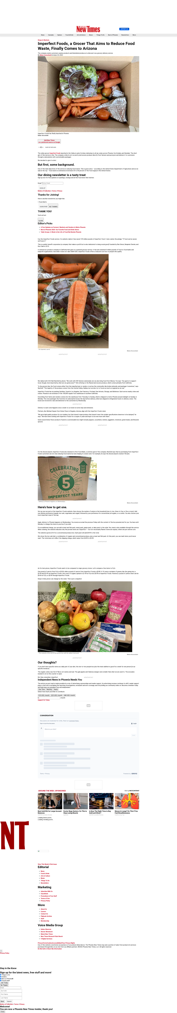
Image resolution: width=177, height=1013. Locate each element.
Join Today (4, 983)
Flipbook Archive (46, 916)
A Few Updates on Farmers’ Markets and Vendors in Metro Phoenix (63, 227)
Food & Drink (69, 35)
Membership (45, 921)
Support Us (124, 29)
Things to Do (6, 975)
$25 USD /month (56, 695)
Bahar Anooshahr (45, 55)
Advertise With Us (47, 891)
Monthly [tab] (49, 689)
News (42, 35)
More (134, 35)
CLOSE (41, 221)
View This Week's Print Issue (47, 864)
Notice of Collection (44, 191)
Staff (42, 918)
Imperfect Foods (55, 153)
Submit (9, 1001)
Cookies (49, 943)
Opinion (59, 35)
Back (2, 1001)
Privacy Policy (45, 901)
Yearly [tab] (56, 689)
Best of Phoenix (113, 35)
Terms (54, 191)
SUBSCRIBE (43, 207)
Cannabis (51, 35)
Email (40, 183)
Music (91, 35)
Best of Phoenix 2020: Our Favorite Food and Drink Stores (60, 230)
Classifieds (44, 894)
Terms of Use (45, 898)
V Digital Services (46, 939)
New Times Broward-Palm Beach (52, 936)
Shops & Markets (43, 40)
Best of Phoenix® (7, 979)
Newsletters (125, 35)
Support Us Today (44, 700)
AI (61, 943)
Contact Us (44, 914)
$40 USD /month (69, 695)
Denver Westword (46, 932)
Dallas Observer (46, 929)
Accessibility (56, 943)
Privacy (59, 191)
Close (2, 1012)
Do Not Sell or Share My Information (50, 949)
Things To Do (100, 35)
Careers (43, 911)
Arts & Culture (81, 35)
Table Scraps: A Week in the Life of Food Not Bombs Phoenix (61, 232)
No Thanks (4, 985)
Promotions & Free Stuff (49, 896)
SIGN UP (42, 188)
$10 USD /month (44, 695)
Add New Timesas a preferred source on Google (49, 141)
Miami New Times (47, 934)
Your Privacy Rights (68, 943)
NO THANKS (53, 207)
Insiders (4, 977)
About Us (44, 909)
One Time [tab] (42, 689)
